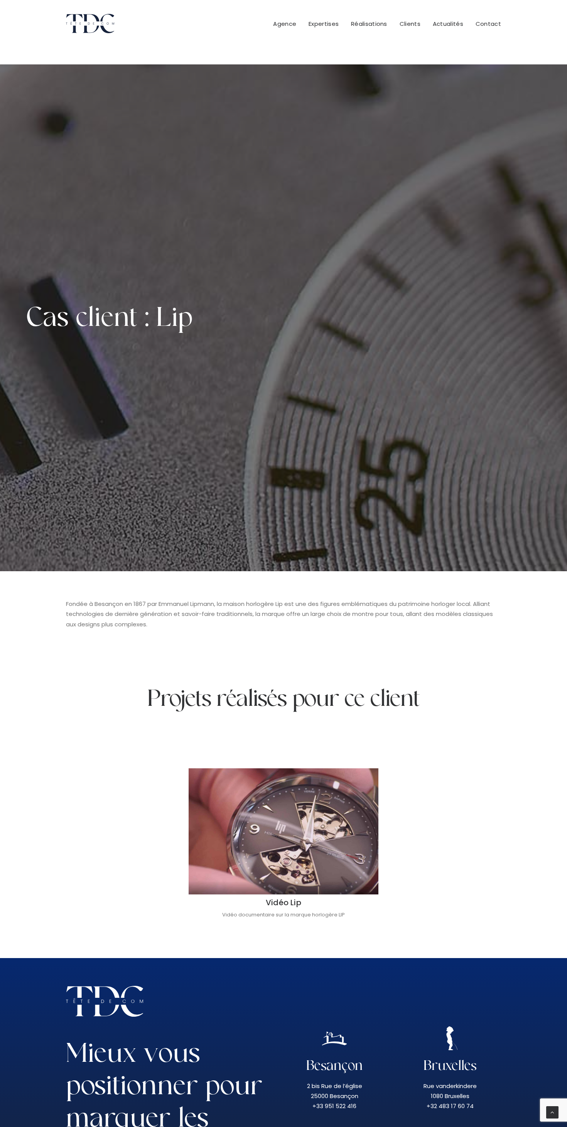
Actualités (448, 24)
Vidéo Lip (283, 902)
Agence (284, 24)
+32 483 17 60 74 (450, 1106)
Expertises (324, 24)
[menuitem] (287, 23)
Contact (488, 24)
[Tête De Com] (90, 23)
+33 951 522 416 (334, 1106)
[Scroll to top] (552, 1112)
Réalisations (369, 24)
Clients (410, 24)
